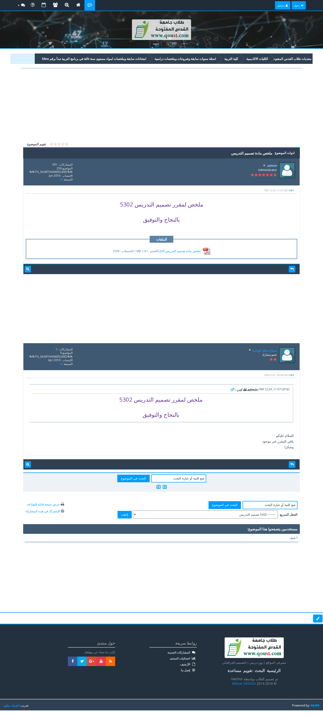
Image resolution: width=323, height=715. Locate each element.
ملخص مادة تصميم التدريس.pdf (180, 251)
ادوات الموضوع (285, 153)
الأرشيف (185, 664)
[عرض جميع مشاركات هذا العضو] (28, 269)
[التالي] (159, 487)
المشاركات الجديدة (179, 652)
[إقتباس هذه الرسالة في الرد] (292, 269)
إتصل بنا (186, 670)
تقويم (248, 670)
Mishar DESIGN (244, 683)
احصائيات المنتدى (180, 658)
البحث (260, 670)
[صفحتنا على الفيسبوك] (72, 661)
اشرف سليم (11, 705)
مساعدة (234, 670)
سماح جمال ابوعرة (265, 350)
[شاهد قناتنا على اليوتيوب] (101, 661)
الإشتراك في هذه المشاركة (43, 511)
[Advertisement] (161, 106)
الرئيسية (274, 670)
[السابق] (165, 487)
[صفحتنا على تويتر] (82, 661)
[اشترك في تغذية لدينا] (110, 661)
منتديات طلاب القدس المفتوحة (291, 59)
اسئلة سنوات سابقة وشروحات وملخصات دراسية (185, 59)
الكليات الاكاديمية (257, 59)
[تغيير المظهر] (318, 618)
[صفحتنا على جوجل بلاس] (91, 661)
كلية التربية (231, 59)
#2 (292, 375)
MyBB (315, 705)
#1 (292, 190)
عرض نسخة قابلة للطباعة (43, 504)
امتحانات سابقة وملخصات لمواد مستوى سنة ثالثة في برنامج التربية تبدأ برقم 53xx (94, 59)
